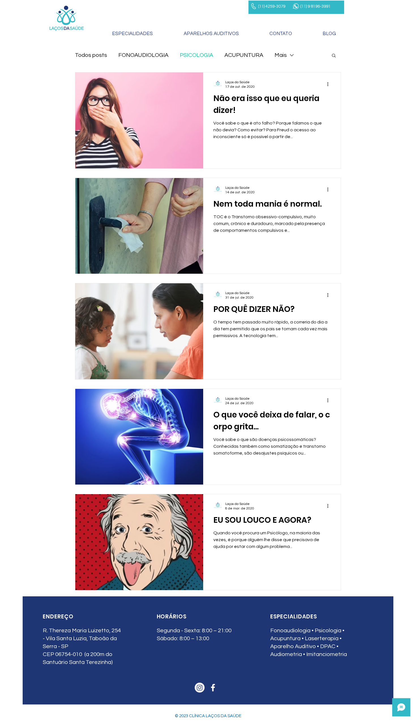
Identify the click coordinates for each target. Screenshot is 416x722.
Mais (281, 55)
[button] (333, 56)
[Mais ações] (329, 84)
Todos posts (91, 55)
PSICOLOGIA (196, 55)
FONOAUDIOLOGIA (143, 55)
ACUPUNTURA (243, 55)
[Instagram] (200, 688)
